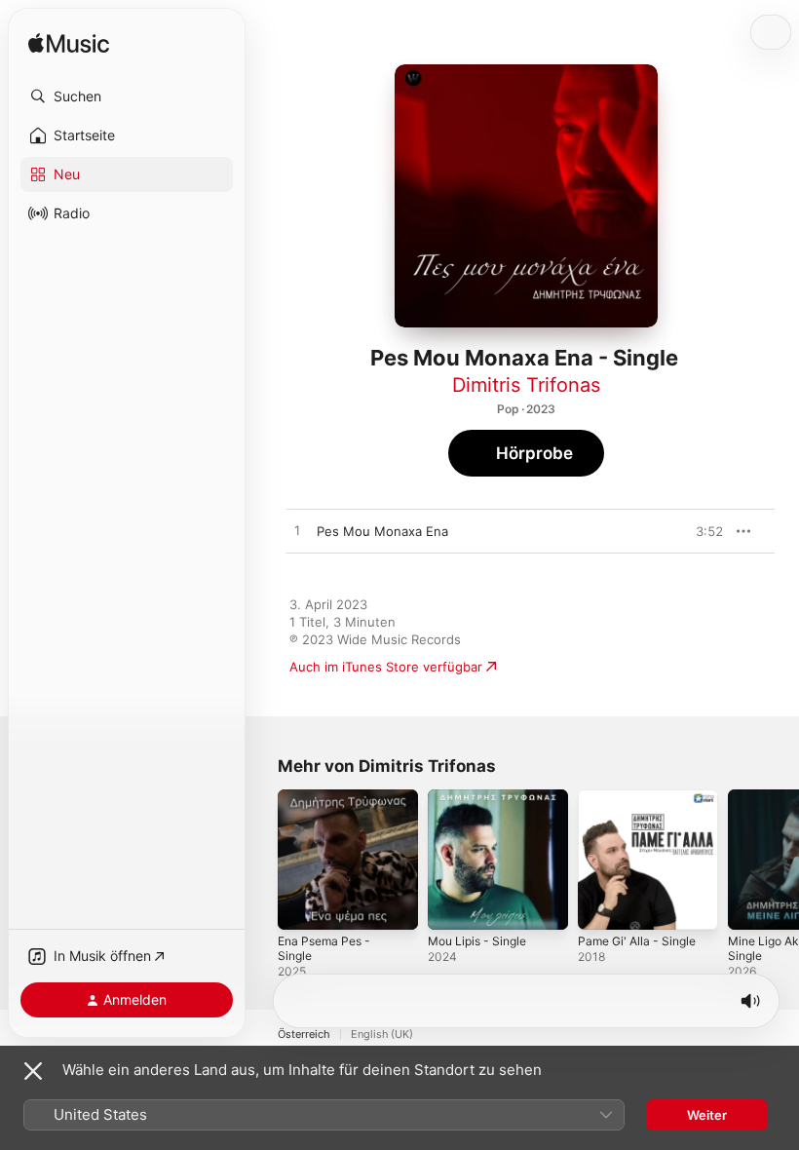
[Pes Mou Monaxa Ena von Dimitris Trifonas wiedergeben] (297, 531)
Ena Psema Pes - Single (324, 948)
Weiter (707, 1115)
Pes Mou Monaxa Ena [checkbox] (382, 531)
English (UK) (382, 1034)
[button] (126, 96)
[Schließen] (33, 1071)
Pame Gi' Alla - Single (637, 941)
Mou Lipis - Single (477, 941)
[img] (68, 44)
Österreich (304, 1034)
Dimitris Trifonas (526, 385)
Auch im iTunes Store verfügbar (385, 666)
